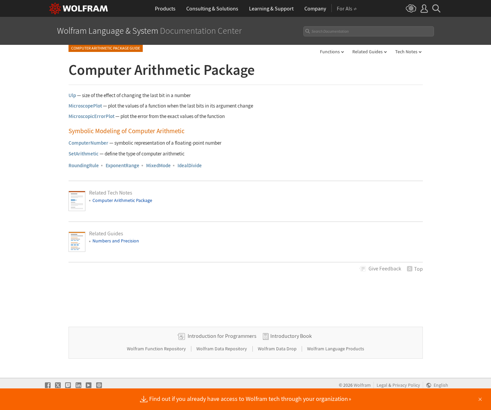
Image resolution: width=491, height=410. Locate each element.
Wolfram (362, 385)
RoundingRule (84, 165)
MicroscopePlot (85, 105)
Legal (382, 385)
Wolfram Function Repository (157, 349)
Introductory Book (291, 335)
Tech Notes (406, 52)
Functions (330, 52)
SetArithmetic (84, 153)
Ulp (72, 95)
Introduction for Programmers (222, 335)
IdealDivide (190, 165)
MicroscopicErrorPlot (91, 116)
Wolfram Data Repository (222, 349)
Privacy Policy (406, 385)
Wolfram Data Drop (278, 349)
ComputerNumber (88, 143)
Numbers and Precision (115, 241)
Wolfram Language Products (335, 349)
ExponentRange (122, 165)
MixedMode (158, 165)
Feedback (385, 268)
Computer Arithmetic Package (122, 200)
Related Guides (367, 52)
